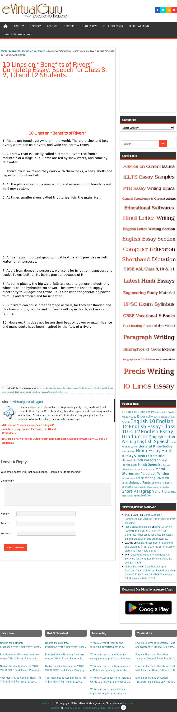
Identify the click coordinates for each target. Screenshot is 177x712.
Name (5, 514)
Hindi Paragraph (147, 460)
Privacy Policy (72, 708)
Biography (145, 416)
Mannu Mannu (133, 566)
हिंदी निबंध (137, 496)
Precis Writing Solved (150, 478)
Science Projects (161, 483)
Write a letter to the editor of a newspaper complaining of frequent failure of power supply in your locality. (110, 656)
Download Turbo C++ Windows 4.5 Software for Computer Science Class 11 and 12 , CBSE (148, 559)
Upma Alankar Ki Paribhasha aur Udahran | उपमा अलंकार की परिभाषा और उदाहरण (150, 519)
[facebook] (157, 10)
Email (5, 523)
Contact (55, 708)
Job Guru (134, 469)
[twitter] (163, 10)
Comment (7, 481)
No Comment (87, 387)
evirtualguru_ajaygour (27, 402)
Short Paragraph (138, 491)
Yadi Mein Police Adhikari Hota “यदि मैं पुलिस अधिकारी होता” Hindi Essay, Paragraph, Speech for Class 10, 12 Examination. (20, 680)
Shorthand (127, 487)
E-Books (69, 26)
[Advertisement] (57, 107)
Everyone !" (130, 703)
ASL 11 (132, 417)
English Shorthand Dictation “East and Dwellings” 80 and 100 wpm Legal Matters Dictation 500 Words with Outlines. (155, 645)
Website (5, 533)
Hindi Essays (89, 26)
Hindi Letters (147, 455)
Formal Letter (130, 447)
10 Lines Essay (144, 411)
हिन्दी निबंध (146, 495)
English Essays (113, 26)
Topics (34, 26)
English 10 (12, 391)
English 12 (23, 391)
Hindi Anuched (128, 451)
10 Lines (100, 387)
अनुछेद (124, 496)
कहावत (130, 496)
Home (4, 50)
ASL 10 (125, 416)
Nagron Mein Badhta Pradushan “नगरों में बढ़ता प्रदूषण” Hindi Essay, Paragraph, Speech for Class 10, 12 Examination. (20, 645)
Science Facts (140, 482)
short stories (165, 491)
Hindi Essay (148, 450)
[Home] (5, 26)
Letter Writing (139, 26)
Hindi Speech (149, 464)
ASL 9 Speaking (169, 412)
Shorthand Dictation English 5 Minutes (151, 487)
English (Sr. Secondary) (33, 50)
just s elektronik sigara (138, 527)
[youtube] (174, 10)
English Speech (60, 391)
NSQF (137, 474)
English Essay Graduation (40, 391)
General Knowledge (155, 446)
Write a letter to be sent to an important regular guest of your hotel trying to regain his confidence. (108, 691)
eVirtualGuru (47, 703)
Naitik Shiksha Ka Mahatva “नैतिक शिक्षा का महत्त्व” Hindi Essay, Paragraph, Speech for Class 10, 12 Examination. (20, 668)
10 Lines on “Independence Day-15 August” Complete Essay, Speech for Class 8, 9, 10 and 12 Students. (29, 429)
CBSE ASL (52, 26)
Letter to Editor (147, 469)
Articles (157, 412)
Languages (14, 50)
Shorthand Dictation (17, 34)
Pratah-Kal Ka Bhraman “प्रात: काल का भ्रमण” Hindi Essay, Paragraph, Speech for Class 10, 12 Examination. (19, 656)
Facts (173, 442)
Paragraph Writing (154, 473)
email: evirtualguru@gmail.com (101, 708)
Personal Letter (129, 478)
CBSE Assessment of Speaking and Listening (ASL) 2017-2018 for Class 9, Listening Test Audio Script (150, 547)
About (18, 26)
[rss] (168, 10)
